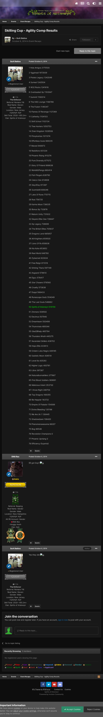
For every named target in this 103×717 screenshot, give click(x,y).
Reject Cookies (93, 709)
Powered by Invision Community (51, 694)
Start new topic (63, 51)
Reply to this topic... (28, 630)
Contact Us (58, 689)
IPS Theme (36, 689)
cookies (17, 708)
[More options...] (96, 61)
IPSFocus (46, 689)
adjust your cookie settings (24, 711)
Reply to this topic (87, 51)
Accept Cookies (73, 709)
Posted (38, 61)
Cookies (68, 689)
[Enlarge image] (15, 499)
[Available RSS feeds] (99, 676)
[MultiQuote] (31, 451)
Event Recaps (35, 41)
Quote (37, 451)
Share (74, 40)
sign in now (63, 620)
